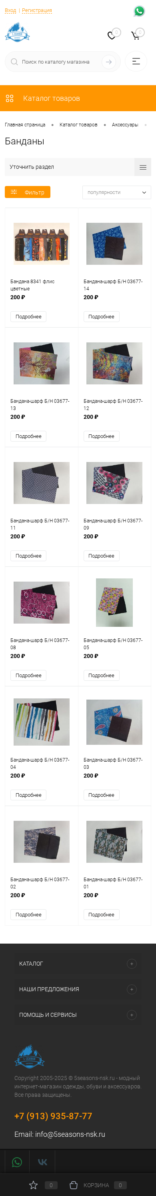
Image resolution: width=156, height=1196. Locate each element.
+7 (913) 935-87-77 (53, 1116)
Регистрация (37, 10)
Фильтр (34, 192)
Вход (10, 10)
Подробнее (29, 317)
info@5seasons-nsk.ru (70, 1134)
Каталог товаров (51, 98)
